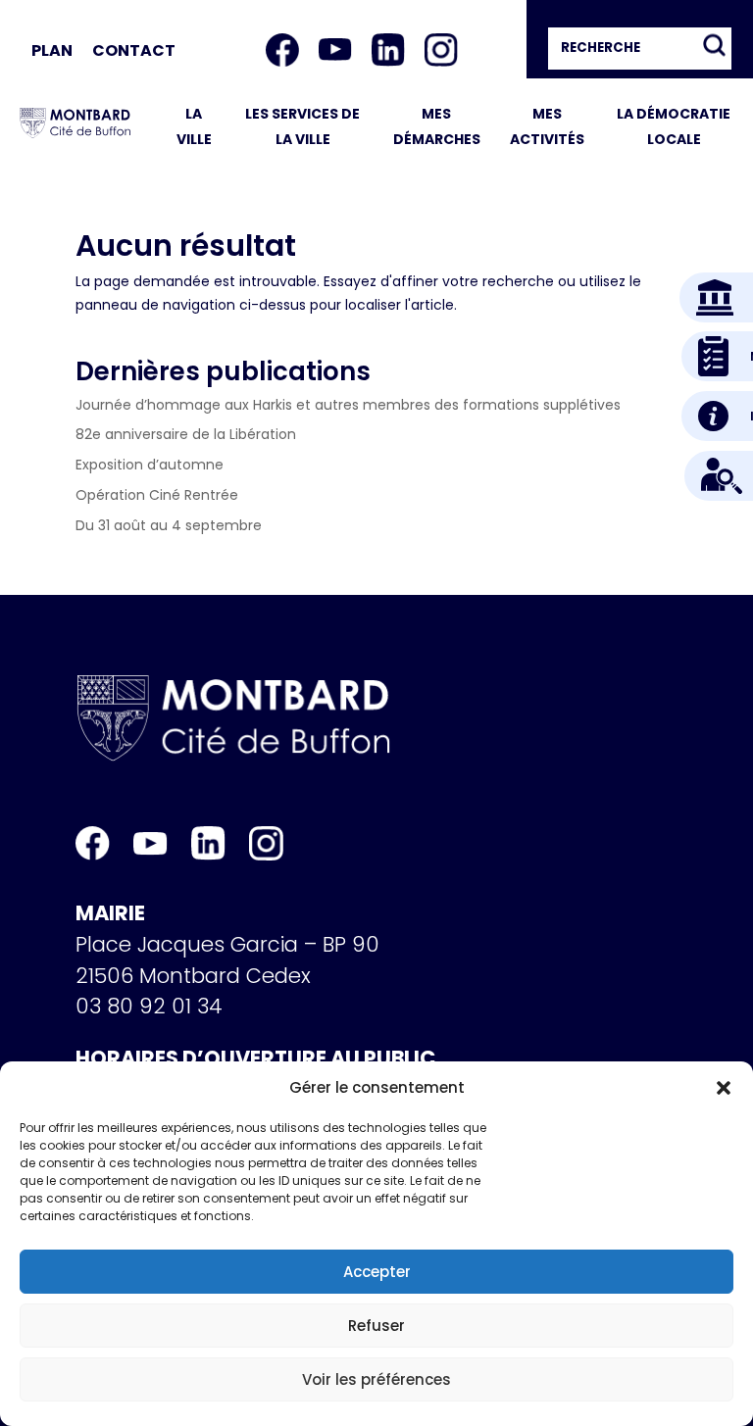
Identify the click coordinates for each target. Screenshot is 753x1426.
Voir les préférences (376, 1379)
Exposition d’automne (149, 464)
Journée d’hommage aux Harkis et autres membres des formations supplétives (348, 405)
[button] (723, 1088)
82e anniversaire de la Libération (185, 434)
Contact (134, 50)
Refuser (376, 1325)
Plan (52, 50)
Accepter (377, 1271)
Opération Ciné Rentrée (156, 495)
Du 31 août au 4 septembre (168, 525)
